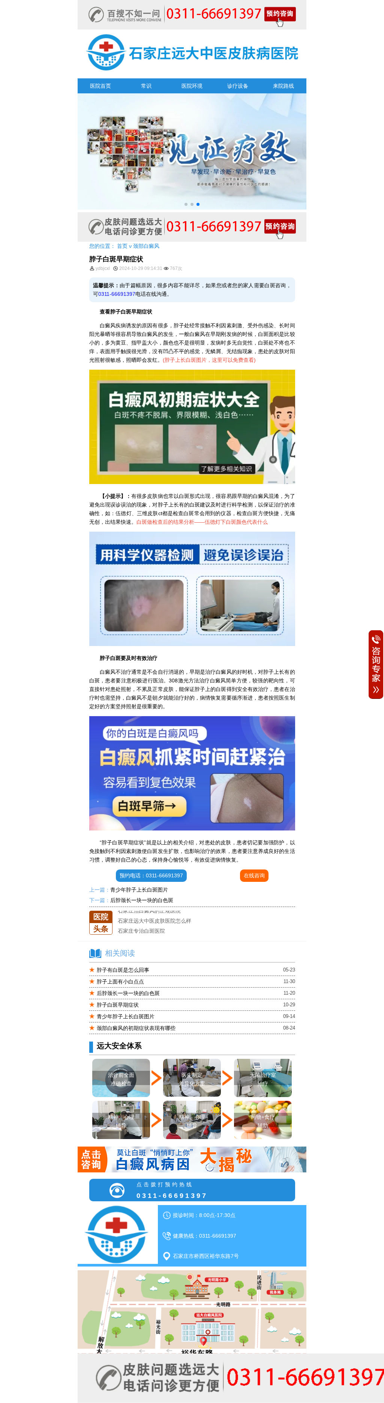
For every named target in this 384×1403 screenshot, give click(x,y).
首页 (122, 246)
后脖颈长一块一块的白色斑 (141, 900)
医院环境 (192, 86)
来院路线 (283, 86)
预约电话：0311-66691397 (151, 875)
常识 (146, 86)
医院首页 (100, 86)
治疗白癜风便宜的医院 (144, 931)
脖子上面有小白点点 (120, 982)
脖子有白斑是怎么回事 (123, 970)
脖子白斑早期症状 (118, 1005)
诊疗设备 (237, 86)
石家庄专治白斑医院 (141, 921)
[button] (186, 204)
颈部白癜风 (146, 246)
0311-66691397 (116, 294)
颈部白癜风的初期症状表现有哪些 (136, 1028)
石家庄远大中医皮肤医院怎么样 (154, 911)
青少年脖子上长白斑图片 (139, 890)
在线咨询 (254, 875)
